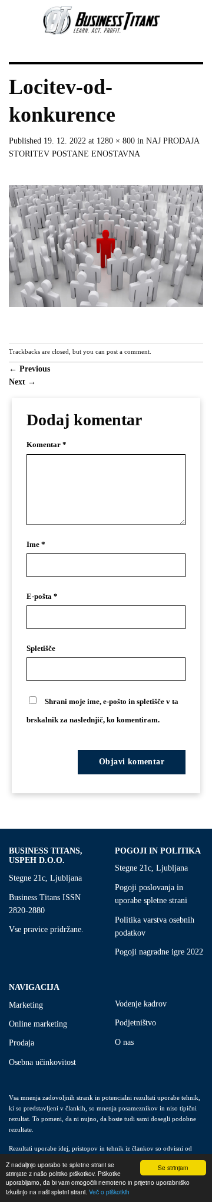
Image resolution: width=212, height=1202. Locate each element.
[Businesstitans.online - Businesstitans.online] (102, 20)
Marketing (26, 1005)
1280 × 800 (116, 140)
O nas (124, 1042)
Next (22, 381)
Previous (29, 368)
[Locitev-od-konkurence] (106, 251)
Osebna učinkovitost (42, 1062)
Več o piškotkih (109, 1191)
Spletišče (40, 648)
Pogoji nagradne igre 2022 (159, 951)
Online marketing (38, 1023)
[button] (7, 20)
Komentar (46, 445)
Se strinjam (173, 1167)
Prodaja (21, 1042)
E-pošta (42, 596)
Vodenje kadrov (141, 1003)
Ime (35, 544)
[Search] (197, 20)
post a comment (128, 351)
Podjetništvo (135, 1022)
